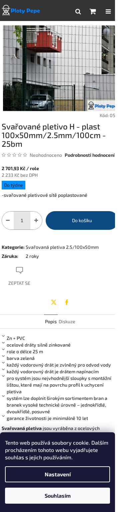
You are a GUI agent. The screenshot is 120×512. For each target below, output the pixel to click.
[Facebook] (67, 302)
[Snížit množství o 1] (8, 220)
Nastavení (58, 474)
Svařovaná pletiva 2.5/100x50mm (62, 247)
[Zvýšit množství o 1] (36, 220)
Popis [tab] (51, 321)
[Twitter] (54, 302)
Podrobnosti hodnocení (90, 155)
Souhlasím (58, 495)
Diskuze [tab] (67, 321)
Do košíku (82, 220)
